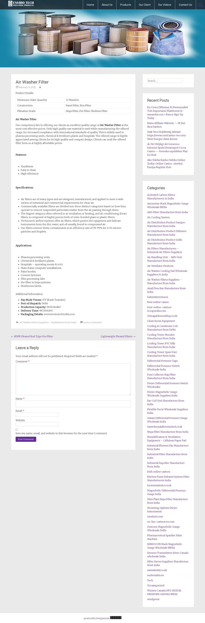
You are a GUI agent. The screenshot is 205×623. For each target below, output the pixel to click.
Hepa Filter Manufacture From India (167, 431)
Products (125, 4)
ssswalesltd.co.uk (157, 570)
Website (20, 420)
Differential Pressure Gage (162, 360)
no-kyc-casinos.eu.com (160, 521)
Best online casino (158, 302)
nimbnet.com (155, 516)
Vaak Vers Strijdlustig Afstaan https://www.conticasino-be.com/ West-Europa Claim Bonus (166, 135)
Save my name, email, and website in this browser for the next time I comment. (61, 433)
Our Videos (164, 4)
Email (20, 410)
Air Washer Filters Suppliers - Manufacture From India (47, 322)
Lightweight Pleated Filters (118, 336)
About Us (107, 4)
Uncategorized (155, 585)
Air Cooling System (158, 217)
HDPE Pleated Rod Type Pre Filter (32, 336)
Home (90, 4)
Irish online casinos (158, 471)
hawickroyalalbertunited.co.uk (164, 426)
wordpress (153, 599)
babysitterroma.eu (157, 296)
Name (20, 398)
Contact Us (185, 4)
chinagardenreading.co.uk (162, 315)
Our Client (145, 4)
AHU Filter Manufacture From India (167, 212)
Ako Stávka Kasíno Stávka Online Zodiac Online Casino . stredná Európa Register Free (166, 163)
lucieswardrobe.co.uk (159, 485)
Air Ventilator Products (160, 265)
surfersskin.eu (155, 575)
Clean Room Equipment (161, 320)
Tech (150, 580)
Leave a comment (92, 322)
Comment (23, 361)
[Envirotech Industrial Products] (21, 5)
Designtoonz (103, 618)
